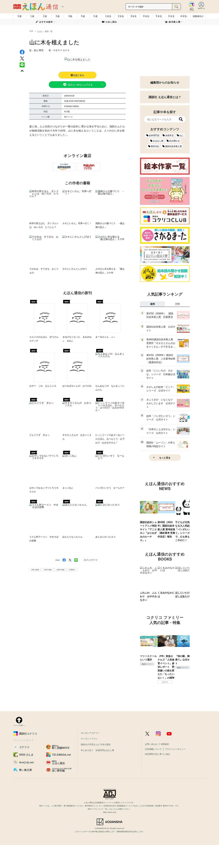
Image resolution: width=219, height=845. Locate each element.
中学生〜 (72, 570)
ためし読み (111, 21)
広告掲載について (153, 748)
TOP (31, 31)
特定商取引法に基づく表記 (157, 753)
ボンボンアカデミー (90, 732)
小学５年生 (48, 570)
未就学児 (169, 135)
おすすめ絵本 (46, 21)
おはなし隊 (158, 140)
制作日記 (155, 146)
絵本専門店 (154, 135)
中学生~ (184, 16)
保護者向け (198, 16)
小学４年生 (35, 570)
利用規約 (165, 744)
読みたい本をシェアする (80, 84)
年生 (108, 16)
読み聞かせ (174, 140)
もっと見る (164, 457)
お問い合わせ (151, 744)
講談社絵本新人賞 (173, 146)
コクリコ (165, 682)
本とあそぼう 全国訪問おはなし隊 (97, 750)
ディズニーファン (89, 738)
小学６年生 (60, 570)
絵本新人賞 (174, 21)
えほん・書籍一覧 (44, 31)
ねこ (182, 135)
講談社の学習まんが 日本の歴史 (96, 744)
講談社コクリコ (147, 664)
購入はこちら (77, 75)
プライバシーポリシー (175, 748)
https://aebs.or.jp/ (109, 812)
